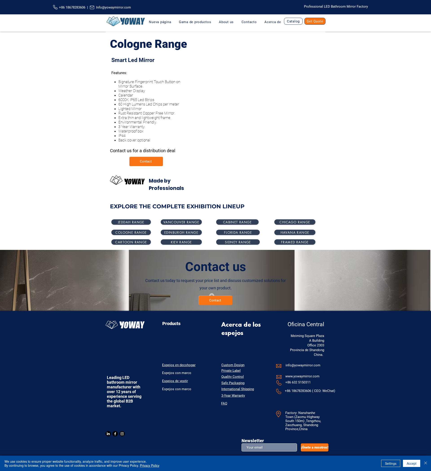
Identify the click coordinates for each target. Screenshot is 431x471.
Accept (411, 463)
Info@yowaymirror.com (113, 7)
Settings (390, 463)
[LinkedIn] (108, 433)
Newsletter (253, 440)
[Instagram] (122, 433)
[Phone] (55, 7)
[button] (226, 22)
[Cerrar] (425, 463)
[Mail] (92, 7)
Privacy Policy (149, 465)
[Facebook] (115, 433)
